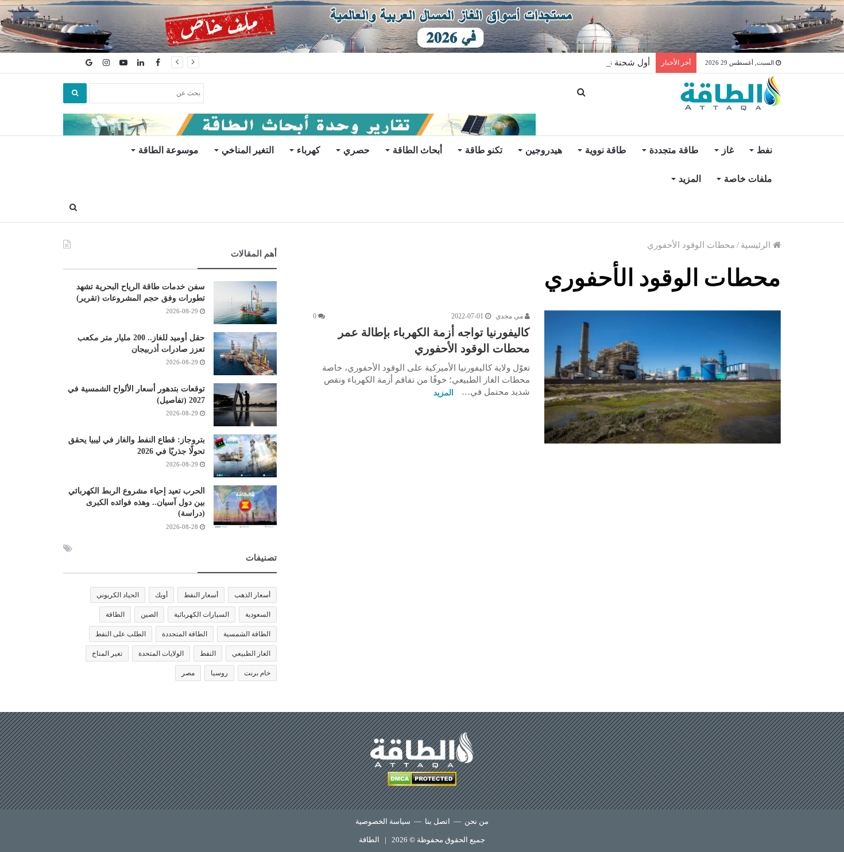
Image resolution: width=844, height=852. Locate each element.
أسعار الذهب (252, 595)
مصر (188, 673)
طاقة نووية (605, 150)
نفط (764, 150)
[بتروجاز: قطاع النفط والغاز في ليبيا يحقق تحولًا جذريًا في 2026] (245, 455)
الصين (149, 614)
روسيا (219, 673)
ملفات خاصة (748, 179)
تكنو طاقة (483, 150)
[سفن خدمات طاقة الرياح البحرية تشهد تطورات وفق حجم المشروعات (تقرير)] (245, 302)
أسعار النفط (201, 595)
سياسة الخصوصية (383, 821)
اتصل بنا (437, 821)
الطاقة (115, 614)
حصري (356, 150)
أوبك (161, 595)
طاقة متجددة (674, 150)
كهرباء (308, 150)
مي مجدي (510, 316)
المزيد (690, 179)
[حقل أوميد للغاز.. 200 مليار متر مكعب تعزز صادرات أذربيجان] (245, 353)
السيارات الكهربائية (201, 614)
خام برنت (257, 673)
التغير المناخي (248, 150)
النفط (208, 653)
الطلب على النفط (120, 634)
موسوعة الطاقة (168, 150)
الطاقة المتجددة (184, 634)
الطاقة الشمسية (246, 634)
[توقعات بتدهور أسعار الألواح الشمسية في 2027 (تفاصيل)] (245, 404)
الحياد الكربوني (117, 595)
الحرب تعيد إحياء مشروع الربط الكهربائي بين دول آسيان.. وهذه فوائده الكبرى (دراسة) (136, 502)
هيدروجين (543, 150)
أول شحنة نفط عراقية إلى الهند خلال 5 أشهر (570, 62)
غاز (728, 150)
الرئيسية (757, 245)
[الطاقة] (730, 93)
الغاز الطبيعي (251, 653)
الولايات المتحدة (161, 653)
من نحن (476, 821)
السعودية (257, 614)
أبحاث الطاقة (417, 150)
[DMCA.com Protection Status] (422, 780)
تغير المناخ (107, 653)
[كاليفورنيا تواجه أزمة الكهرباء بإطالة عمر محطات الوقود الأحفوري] (662, 376)
